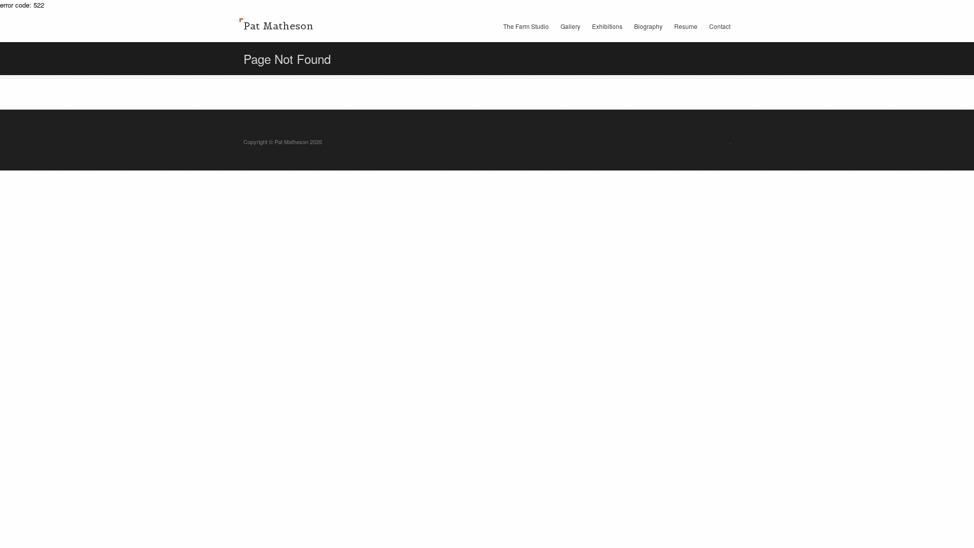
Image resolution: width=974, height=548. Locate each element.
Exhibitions (607, 26)
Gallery (570, 26)
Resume (686, 26)
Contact (719, 26)
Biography (648, 26)
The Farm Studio (526, 26)
